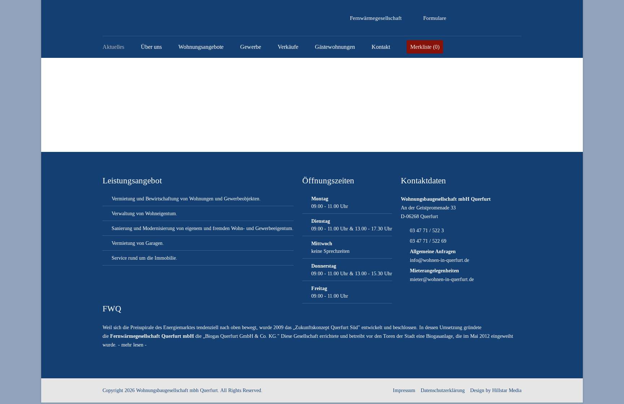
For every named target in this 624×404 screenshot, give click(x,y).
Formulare (434, 18)
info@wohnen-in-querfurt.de (439, 260)
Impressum (404, 390)
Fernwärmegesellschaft (376, 18)
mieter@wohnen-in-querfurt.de (442, 279)
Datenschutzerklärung (443, 390)
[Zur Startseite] (143, 18)
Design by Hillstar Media (495, 390)
